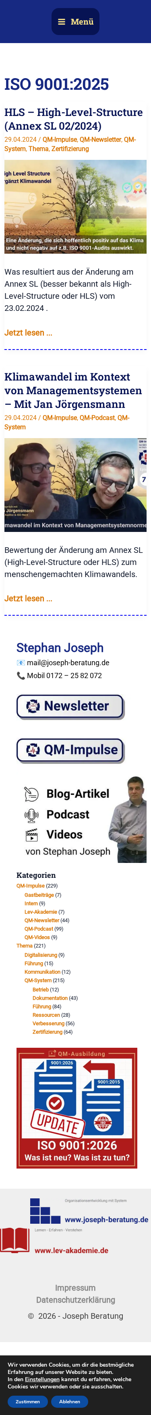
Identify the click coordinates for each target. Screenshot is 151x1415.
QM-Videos (37, 937)
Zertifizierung (70, 149)
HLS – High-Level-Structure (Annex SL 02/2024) (74, 118)
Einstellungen (42, 1379)
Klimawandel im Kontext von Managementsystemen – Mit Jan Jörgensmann (73, 390)
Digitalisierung (41, 955)
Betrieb (41, 990)
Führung (34, 963)
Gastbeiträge (39, 895)
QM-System (38, 980)
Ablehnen (69, 1401)
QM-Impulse (60, 139)
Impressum (75, 1288)
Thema (39, 149)
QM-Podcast (97, 418)
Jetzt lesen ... (28, 333)
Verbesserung (48, 1023)
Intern (31, 903)
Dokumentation (50, 998)
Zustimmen (28, 1401)
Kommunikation (42, 972)
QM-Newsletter (100, 139)
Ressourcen (46, 1015)
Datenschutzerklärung (75, 1300)
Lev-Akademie (41, 912)
